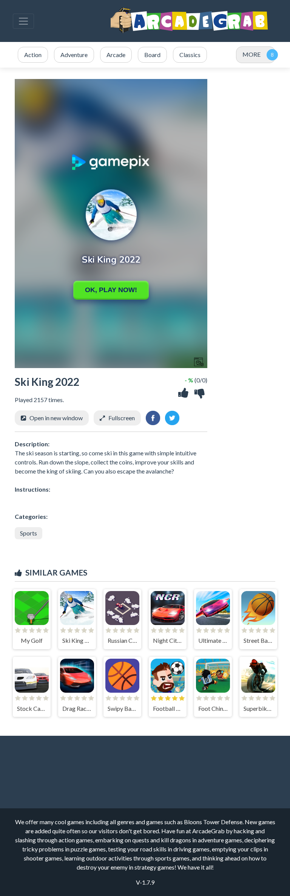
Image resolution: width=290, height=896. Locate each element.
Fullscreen (121, 417)
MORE (251, 54)
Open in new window (56, 417)
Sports (28, 533)
